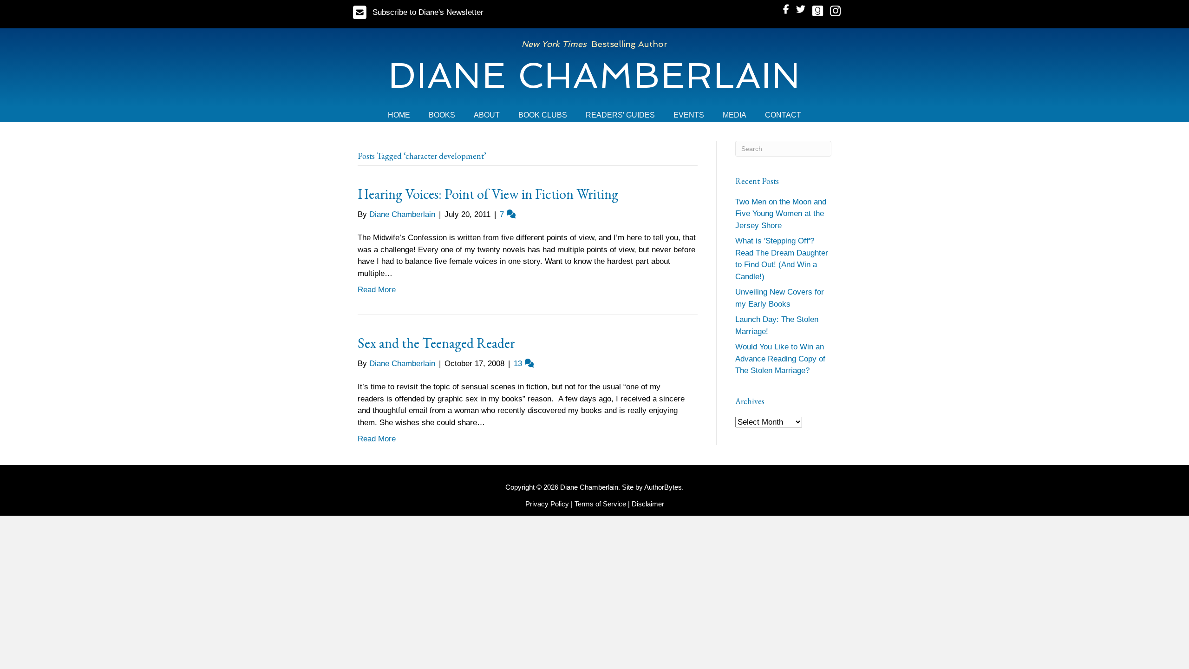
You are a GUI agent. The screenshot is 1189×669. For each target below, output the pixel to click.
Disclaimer (648, 504)
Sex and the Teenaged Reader (436, 343)
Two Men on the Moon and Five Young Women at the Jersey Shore (780, 213)
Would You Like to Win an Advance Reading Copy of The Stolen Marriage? (780, 358)
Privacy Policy (547, 504)
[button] (418, 12)
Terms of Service (600, 504)
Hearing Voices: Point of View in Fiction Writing (488, 194)
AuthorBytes (663, 487)
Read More (377, 289)
